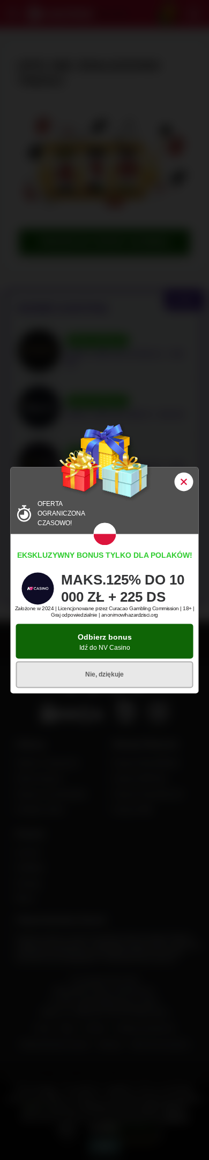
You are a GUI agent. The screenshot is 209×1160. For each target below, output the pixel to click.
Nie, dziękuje (104, 674)
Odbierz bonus (105, 642)
